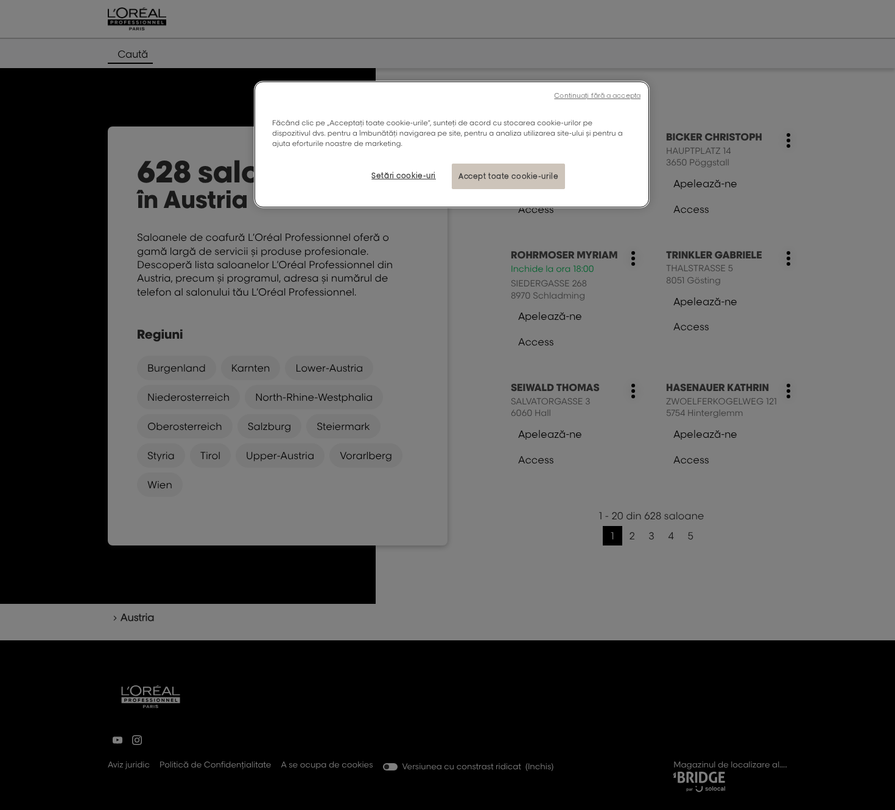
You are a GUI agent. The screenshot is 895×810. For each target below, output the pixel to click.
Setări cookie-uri (403, 175)
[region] (452, 144)
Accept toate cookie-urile (508, 176)
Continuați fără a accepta (597, 95)
